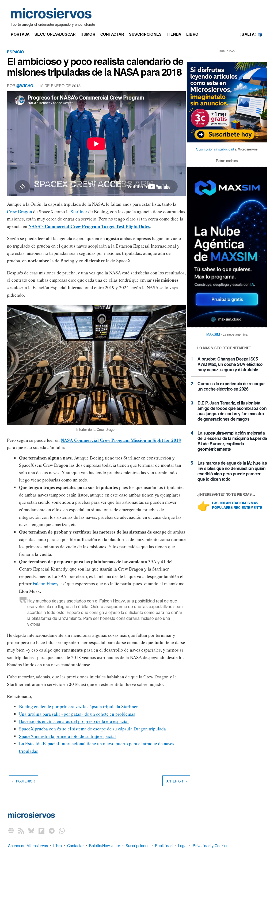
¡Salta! (248, 34)
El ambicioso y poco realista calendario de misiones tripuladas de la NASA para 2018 (95, 66)
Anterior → (176, 780)
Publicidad (164, 845)
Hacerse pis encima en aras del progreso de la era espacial (74, 721)
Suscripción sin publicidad (215, 149)
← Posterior (23, 780)
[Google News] (11, 831)
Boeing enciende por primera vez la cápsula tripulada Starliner (78, 706)
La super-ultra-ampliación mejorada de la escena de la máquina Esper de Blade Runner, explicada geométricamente (232, 441)
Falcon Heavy (45, 583)
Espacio (15, 51)
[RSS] (21, 831)
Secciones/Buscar (55, 34)
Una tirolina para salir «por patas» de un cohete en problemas (77, 714)
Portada (20, 34)
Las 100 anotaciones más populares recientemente (237, 505)
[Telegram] (52, 831)
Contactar (112, 34)
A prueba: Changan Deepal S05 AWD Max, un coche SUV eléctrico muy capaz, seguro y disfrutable (230, 364)
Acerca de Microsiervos (28, 845)
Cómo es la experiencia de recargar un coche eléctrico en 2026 (231, 386)
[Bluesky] (31, 831)
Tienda (174, 34)
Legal (182, 845)
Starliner (79, 211)
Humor (88, 34)
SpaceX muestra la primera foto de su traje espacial (67, 736)
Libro (192, 34)
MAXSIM (213, 334)
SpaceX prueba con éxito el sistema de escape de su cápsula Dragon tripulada (92, 729)
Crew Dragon (19, 211)
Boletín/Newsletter (104, 845)
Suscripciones (145, 34)
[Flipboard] (41, 831)
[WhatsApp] (62, 831)
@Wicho (24, 85)
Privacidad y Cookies (210, 845)
